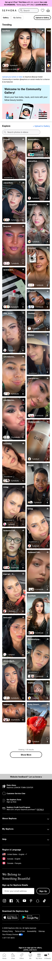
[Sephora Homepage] (9, 10)
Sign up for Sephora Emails (15, 885)
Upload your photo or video (12, 77)
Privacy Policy (7, 931)
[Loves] (42, 10)
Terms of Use (20, 931)
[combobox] (29, 10)
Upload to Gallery (42, 17)
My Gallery (17, 17)
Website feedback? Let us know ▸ (26, 776)
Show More (26, 754)
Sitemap (42, 931)
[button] (42, 68)
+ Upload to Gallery (41, 126)
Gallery (6, 17)
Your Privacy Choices (10, 934)
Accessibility (31, 931)
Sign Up (43, 891)
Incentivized (8, 177)
